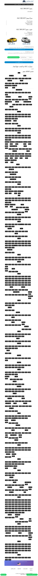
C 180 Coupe (16, 291)
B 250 (19, 184)
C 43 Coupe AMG (9, 466)
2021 (13, 78)
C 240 (13, 430)
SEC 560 (10, 487)
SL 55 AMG (8, 403)
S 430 (6, 420)
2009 (16, 118)
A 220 (25, 146)
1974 (23, 512)
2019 (6, 92)
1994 (16, 128)
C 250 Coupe (13, 174)
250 (30, 518)
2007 (6, 116)
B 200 (19, 541)
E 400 (6, 146)
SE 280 (9, 514)
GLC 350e (8, 96)
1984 (16, 114)
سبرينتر (19, 111)
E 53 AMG (8, 533)
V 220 (13, 268)
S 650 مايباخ (20, 191)
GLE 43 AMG (8, 120)
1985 (26, 135)
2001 (26, 92)
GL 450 (9, 307)
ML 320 (25, 403)
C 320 (26, 430)
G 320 (15, 120)
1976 (10, 284)
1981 (29, 282)
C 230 (19, 369)
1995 (20, 99)
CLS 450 (25, 141)
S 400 (16, 233)
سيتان (21, 228)
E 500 (8, 350)
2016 (10, 109)
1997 (13, 118)
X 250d (30, 96)
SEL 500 (8, 454)
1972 (29, 461)
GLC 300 (10, 80)
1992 (29, 264)
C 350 (16, 376)
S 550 (28, 151)
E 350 (19, 300)
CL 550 (23, 322)
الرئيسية (32, 4)
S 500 (19, 254)
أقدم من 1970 (21, 224)
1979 (29, 187)
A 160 (13, 317)
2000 (17, 99)
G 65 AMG (17, 514)
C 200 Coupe (19, 89)
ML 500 (30, 291)
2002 (23, 114)
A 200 (19, 523)
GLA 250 (7, 141)
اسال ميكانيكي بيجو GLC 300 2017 (13, 57)
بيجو (24, 71)
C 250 (22, 204)
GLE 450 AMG (8, 85)
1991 (19, 116)
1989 (13, 447)
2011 (19, 114)
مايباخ (6, 191)
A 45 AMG (11, 169)
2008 (16, 109)
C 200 (19, 273)
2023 (16, 78)
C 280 (20, 533)
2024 (26, 280)
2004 (19, 187)
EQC (25, 75)
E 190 (19, 459)
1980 (6, 284)
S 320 (19, 125)
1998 (6, 130)
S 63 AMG (22, 156)
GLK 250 (17, 156)
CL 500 (14, 381)
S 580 (20, 435)
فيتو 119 (18, 312)
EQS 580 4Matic (19, 141)
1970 (19, 544)
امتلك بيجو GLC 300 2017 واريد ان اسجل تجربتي (19, 49)
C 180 (19, 238)
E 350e (17, 101)
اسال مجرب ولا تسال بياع (19, 62)
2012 (23, 92)
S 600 (15, 403)
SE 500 (15, 466)
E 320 (13, 322)
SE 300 (21, 487)
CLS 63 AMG (13, 160)
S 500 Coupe (13, 435)
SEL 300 (11, 492)
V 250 (29, 141)
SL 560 (30, 487)
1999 (29, 116)
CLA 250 (14, 151)
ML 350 (19, 343)
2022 (10, 78)
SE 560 (11, 477)
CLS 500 (27, 209)
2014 (26, 83)
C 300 (19, 470)
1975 (13, 508)
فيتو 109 (9, 228)
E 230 (19, 444)
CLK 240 (13, 420)
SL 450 (30, 537)
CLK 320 (14, 454)
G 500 (18, 164)
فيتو (19, 195)
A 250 (21, 80)
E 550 (6, 268)
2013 (26, 99)
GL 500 (23, 287)
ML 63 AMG (12, 204)
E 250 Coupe (14, 209)
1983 (10, 374)
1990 (10, 135)
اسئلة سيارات (28, 4)
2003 (6, 94)
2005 (23, 116)
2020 (6, 78)
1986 (13, 137)
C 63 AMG (7, 160)
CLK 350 (10, 398)
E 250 (19, 221)
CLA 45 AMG (13, 179)
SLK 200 (18, 425)
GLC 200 (11, 75)
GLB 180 (7, 376)
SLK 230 (11, 408)
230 (25, 492)
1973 (6, 512)
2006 (17, 123)
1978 (19, 284)
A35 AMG (30, 296)
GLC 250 (12, 156)
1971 (20, 512)
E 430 (15, 191)
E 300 (19, 132)
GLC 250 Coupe (27, 101)
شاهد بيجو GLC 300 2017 (26, 57)
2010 (10, 116)
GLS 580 (7, 156)
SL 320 (19, 261)
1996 (13, 116)
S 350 (19, 331)
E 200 (19, 497)
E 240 (23, 398)
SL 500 (16, 440)
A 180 (11, 287)
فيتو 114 (19, 362)
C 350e (11, 106)
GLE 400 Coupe (13, 146)
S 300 (14, 482)
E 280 (18, 338)
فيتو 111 (19, 355)
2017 (13, 83)
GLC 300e (14, 85)
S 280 (19, 413)
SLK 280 (30, 533)
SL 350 (14, 393)
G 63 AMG (11, 191)
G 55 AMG (10, 249)
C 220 (20, 96)
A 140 (19, 554)
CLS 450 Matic (8, 101)
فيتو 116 (19, 214)
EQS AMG (12, 141)
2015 (26, 78)
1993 (29, 92)
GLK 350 (7, 204)
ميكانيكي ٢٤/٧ (4, 574)
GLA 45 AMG (28, 156)
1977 (19, 416)
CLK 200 (19, 386)
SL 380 (21, 518)
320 (6, 435)
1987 (13, 135)
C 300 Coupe (28, 482)
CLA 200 (26, 326)
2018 (10, 83)
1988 (16, 447)
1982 (26, 447)
